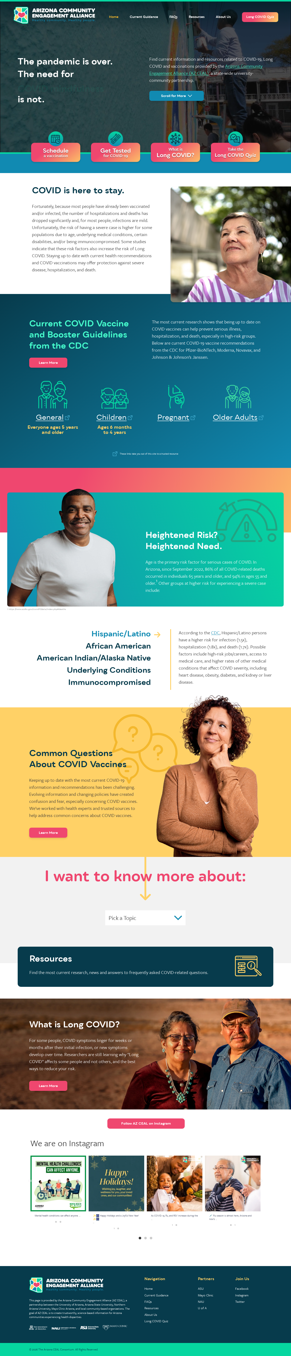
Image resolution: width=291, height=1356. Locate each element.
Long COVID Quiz (260, 17)
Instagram (241, 1295)
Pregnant (173, 418)
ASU (201, 1288)
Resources (197, 17)
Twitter (240, 1301)
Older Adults (235, 418)
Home (113, 17)
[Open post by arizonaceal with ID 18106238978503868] (58, 1183)
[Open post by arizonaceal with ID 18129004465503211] (174, 1183)
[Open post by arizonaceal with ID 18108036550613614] (233, 1183)
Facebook (242, 1288)
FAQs (173, 17)
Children (111, 418)
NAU (201, 1301)
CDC (215, 632)
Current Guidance (144, 17)
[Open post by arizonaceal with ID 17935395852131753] (116, 1183)
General (50, 418)
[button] (30, 1181)
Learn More (48, 362)
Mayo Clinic (205, 1295)
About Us (223, 17)
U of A (202, 1308)
